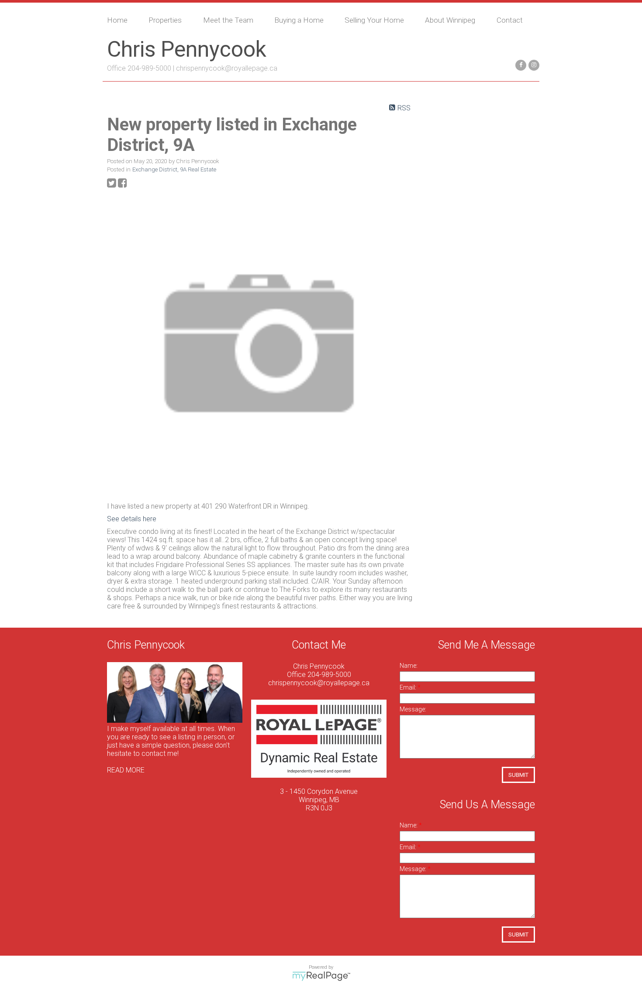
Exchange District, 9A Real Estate (174, 169)
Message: (413, 709)
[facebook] (519, 64)
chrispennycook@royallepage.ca (226, 68)
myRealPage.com (321, 976)
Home (117, 20)
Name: (409, 665)
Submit (518, 775)
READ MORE (126, 770)
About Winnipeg (450, 20)
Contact (510, 20)
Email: (409, 687)
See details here (131, 519)
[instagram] (532, 64)
